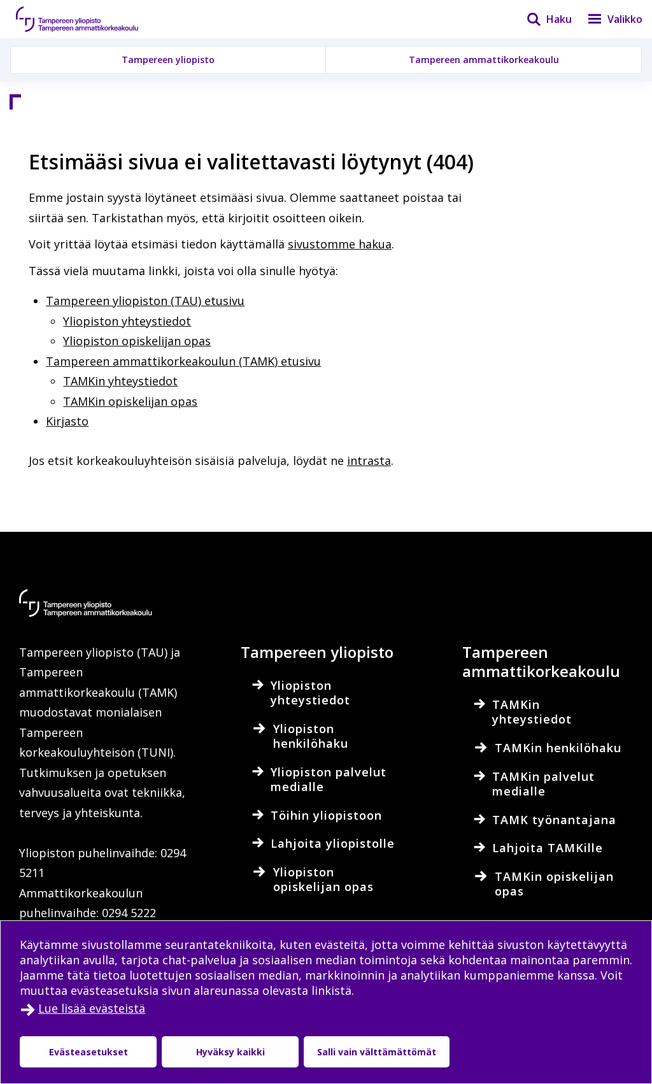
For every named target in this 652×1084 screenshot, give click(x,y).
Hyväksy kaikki (230, 1052)
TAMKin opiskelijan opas (130, 401)
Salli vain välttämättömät (376, 1052)
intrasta (369, 460)
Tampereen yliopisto (168, 59)
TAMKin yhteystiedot (120, 381)
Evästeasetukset (88, 1052)
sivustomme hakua (340, 244)
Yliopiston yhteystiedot (127, 321)
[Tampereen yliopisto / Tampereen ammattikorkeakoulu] (89, 19)
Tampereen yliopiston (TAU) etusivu (145, 300)
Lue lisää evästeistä (91, 1008)
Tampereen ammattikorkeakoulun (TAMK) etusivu (183, 361)
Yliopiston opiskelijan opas (137, 340)
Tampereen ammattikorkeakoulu (484, 59)
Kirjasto (67, 421)
